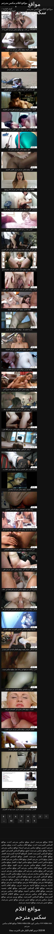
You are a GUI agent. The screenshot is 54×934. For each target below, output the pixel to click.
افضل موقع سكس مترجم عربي (32, 865)
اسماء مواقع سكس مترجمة (41, 850)
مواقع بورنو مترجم (15, 897)
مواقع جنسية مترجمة (27, 902)
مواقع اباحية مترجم (14, 882)
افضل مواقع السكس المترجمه (15, 856)
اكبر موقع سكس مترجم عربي (14, 871)
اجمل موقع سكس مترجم (24, 842)
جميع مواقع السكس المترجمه (20, 876)
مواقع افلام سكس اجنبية (34, 891)
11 (21, 821)
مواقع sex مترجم (46, 882)
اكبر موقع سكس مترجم (36, 871)
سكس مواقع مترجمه (10, 879)
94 (11, 821)
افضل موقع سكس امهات (27, 862)
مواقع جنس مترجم (27, 900)
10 (28, 821)
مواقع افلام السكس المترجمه (32, 888)
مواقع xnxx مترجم (30, 882)
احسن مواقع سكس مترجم (35, 848)
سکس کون (35, 923)
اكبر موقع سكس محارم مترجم (40, 874)
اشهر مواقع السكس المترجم (18, 850)
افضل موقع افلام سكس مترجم (19, 859)
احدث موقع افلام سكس (27, 845)
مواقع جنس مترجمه (45, 902)
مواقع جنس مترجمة (10, 900)
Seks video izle (23, 923)
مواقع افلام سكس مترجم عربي (33, 894)
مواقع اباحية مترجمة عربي (28, 885)
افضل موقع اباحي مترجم (43, 859)
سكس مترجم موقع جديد (30, 879)
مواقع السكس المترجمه (34, 897)
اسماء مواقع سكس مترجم (13, 848)
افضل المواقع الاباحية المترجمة (19, 853)
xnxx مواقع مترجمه (44, 842)
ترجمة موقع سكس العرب (16, 874)
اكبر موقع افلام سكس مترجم (34, 868)
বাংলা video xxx (46, 923)
